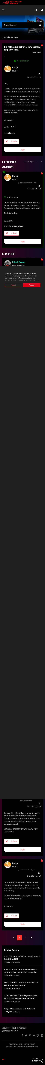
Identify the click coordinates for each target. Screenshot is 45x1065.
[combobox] (22, 25)
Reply (23, 150)
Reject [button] (13, 285)
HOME (14, 1028)
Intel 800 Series (10, 962)
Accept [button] (31, 285)
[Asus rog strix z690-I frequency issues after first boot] (37, 161)
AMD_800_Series (10, 975)
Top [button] (3, 1059)
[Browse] (4, 10)
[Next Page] (31, 938)
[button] (7, 141)
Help (36, 10)
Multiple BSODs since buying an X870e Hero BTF (19, 1009)
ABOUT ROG (6, 1028)
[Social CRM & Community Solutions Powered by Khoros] (37, 1060)
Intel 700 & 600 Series (10, 37)
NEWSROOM (21, 1028)
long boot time (10, 133)
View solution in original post (13, 226)
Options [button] (41, 37)
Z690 (12, 127)
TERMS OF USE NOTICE (16, 1044)
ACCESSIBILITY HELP (10, 1031)
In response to (28, 183)
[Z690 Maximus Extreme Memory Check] (41, 161)
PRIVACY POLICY (29, 1044)
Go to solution (23, 61)
